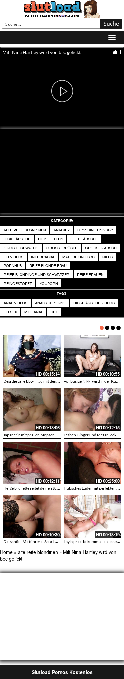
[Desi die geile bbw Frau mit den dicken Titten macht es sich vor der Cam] (32, 356)
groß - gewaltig (21, 247)
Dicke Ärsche (17, 238)
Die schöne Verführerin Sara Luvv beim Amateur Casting (51, 541)
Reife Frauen (90, 274)
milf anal (33, 311)
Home (6, 552)
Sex (54, 311)
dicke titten (50, 238)
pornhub (13, 265)
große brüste (61, 247)
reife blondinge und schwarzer (36, 274)
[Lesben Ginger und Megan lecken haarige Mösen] (92, 409)
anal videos (15, 302)
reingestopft (18, 283)
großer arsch (101, 247)
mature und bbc (78, 256)
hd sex (10, 311)
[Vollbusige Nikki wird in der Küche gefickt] (92, 356)
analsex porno (50, 302)
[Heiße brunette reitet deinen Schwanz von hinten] (32, 463)
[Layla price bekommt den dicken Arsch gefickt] (92, 516)
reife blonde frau (48, 265)
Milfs (107, 256)
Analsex (62, 229)
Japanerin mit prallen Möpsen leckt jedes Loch (42, 434)
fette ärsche (84, 238)
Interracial (43, 256)
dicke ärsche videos (94, 302)
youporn (49, 283)
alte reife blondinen (25, 229)
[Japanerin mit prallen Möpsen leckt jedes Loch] (32, 409)
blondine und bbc (95, 229)
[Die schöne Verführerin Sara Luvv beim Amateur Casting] (32, 516)
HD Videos (13, 256)
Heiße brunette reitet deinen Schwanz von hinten (45, 488)
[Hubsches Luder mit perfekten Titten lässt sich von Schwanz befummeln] (92, 463)
